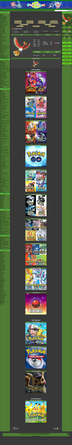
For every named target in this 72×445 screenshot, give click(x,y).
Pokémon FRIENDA (3, 192)
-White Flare (2, 291)
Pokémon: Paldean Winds (4, 78)
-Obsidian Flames (2, 272)
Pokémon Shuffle (2, 125)
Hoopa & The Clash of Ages (4, 228)
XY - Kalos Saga (2, 67)
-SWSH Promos (2, 282)
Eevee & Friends (2, 246)
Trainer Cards (2, 253)
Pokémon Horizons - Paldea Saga (5, 71)
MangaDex (1, 195)
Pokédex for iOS (2, 143)
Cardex (1, 38)
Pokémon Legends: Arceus (4, 102)
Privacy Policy (39, 433)
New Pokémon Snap (3, 108)
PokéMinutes (2, 80)
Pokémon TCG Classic (3, 256)
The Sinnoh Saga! (2, 66)
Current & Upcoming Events (4, 55)
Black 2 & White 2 (2, 133)
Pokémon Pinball (2, 178)
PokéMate (1, 169)
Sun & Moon (2, 111)
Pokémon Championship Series (4, 183)
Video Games (5, 88)
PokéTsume (2, 87)
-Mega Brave (2, 289)
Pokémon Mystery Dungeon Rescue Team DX (4, 106)
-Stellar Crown (2, 267)
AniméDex (1, 61)
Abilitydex (1, 35)
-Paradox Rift (2, 271)
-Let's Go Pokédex (2, 20)
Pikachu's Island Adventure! (4, 242)
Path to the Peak (2, 79)
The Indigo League (2, 62)
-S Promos (1, 303)
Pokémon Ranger (2, 165)
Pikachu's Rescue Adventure (4, 237)
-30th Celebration (2, 258)
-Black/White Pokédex (3, 18)
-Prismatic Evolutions (3, 266)
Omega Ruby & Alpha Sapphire (4, 120)
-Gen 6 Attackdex (2, 30)
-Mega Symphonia (2, 290)
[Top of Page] (68, 434)
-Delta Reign (2, 257)
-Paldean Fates (2, 270)
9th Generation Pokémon (3, 56)
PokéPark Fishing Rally (3, 168)
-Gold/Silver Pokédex (3, 16)
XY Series (1, 206)
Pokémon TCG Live (3, 109)
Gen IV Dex (16, 32)
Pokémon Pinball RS (3, 164)
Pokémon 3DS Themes (3, 186)
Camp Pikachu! (2, 239)
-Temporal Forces (2, 269)
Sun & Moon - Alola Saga (3, 68)
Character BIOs (2, 196)
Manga (5, 193)
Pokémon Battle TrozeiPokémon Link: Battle (4, 122)
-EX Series (1, 278)
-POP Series (2, 284)
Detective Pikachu (2, 128)
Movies (5, 209)
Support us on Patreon (36, 435)
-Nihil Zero (1, 287)
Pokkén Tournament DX (3, 116)
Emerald (1, 160)
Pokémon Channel (2, 163)
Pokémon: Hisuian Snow (3, 77)
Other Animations (2, 82)
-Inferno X (1, 288)
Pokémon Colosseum (3, 161)
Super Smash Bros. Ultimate (4, 118)
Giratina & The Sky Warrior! (4, 220)
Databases (5, 12)
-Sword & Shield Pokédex (3, 21)
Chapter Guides (2, 197)
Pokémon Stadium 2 (3, 172)
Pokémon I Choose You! (3, 230)
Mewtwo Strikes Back (3, 212)
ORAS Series (2, 207)
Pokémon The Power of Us (4, 231)
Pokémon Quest (2, 117)
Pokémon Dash (2, 162)
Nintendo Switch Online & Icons (4, 189)
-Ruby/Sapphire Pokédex (3, 17)
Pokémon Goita (2, 190)
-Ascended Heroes (2, 261)
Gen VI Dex (46, 31)
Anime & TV (5, 59)
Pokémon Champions (3, 93)
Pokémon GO (2, 95)
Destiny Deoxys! (2, 217)
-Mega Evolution (2, 262)
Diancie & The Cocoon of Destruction (3, 227)
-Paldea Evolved (2, 273)
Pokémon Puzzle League (3, 177)
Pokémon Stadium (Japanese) (4, 179)
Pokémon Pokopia (2, 94)
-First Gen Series (2, 279)
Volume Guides (2, 198)
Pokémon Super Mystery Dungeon (3, 127)
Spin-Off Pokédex (2, 36)
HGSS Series (2, 204)
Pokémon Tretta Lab (3, 135)
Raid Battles (2, 255)
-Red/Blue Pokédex (3, 15)
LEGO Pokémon (2, 51)
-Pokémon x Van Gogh (3, 49)
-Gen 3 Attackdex (2, 28)
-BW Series (1, 276)
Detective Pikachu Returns (4, 99)
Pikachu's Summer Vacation (4, 236)
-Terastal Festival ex (3, 294)
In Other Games (2, 184)
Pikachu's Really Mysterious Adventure (4, 245)
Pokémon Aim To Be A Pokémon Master (5, 70)
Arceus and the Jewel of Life (4, 221)
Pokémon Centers (2, 45)
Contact (13, 10)
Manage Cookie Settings (46, 433)
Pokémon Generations (3, 75)
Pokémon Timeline (2, 44)
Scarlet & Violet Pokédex (28, 10)
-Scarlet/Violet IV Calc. (3, 40)
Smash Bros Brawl (2, 157)
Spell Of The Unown (3, 213)
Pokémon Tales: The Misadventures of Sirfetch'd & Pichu (4, 85)
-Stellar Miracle (2, 296)
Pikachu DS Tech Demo (3, 167)
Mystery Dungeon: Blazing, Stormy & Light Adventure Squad (5, 149)
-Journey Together (2, 265)
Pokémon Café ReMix (3, 96)
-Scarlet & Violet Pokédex (4, 24)
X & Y (1, 119)
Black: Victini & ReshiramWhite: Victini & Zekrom (4, 223)
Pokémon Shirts (2, 52)
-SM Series (1, 275)
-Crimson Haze (2, 298)
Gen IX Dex (16, 31)
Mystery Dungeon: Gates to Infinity (4, 137)
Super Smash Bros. (3, 181)
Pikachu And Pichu (3, 238)
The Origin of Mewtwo (3, 211)
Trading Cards (5, 250)
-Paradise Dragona (2, 295)
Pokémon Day (2, 50)
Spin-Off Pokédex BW (3, 37)
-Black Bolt (1, 263)
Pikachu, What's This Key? (4, 247)
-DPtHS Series (2, 277)
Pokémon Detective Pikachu (4, 234)
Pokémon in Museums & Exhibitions (3, 48)
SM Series (1, 208)
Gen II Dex (36, 32)
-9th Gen (1, 42)
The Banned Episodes (3, 73)
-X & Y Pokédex (2, 19)
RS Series (1, 201)
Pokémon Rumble (2, 148)
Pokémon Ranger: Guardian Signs (4, 147)
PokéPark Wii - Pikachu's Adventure (3, 151)
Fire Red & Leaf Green (3, 159)
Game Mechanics (2, 39)
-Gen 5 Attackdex (2, 29)
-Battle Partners (2, 293)
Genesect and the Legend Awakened (4, 226)
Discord (16, 10)
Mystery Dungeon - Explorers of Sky (4, 153)
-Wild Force (1, 299)
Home (6, 10)
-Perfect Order (2, 260)
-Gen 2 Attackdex (2, 27)
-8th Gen (1, 43)
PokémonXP (2, 46)
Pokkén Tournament (3, 129)
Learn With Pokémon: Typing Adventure (4, 142)
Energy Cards (2, 254)
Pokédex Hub (21, 10)
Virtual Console (2, 185)
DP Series (1, 203)
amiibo (1, 188)
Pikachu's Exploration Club (4, 243)
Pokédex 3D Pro (2, 140)
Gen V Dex (56, 31)
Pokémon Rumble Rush (3, 115)
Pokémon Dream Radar (3, 134)
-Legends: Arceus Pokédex (4, 22)
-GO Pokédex (2, 23)
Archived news (2, 14)
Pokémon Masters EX (3, 97)
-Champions (2, 41)
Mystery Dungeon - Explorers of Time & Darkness (4, 156)
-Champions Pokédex (3, 25)
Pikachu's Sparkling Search (4, 244)
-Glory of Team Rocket (3, 292)
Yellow (1, 176)
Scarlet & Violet (2, 92)
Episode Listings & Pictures (4, 60)
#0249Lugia (17, 428)
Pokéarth (43, 10)
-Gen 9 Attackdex (2, 32)
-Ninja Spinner (2, 286)
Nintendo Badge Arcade (3, 131)
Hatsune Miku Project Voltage (4, 47)
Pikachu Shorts (5, 235)
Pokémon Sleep (2, 98)
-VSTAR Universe (2, 300)
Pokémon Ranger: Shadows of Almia (4, 154)
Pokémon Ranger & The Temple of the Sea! (4, 219)
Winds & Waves (2, 90)
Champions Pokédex (37, 10)
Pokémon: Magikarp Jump (4, 114)
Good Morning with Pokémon (4, 81)
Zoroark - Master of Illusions (4, 222)
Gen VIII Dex (26, 31)
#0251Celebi (55, 428)
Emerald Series (2, 202)
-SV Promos (2, 281)
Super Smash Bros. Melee (4, 174)
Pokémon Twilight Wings (3, 76)
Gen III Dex (26, 32)
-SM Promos (2, 283)
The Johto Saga (2, 64)
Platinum (1, 145)
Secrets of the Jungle (3, 232)
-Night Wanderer (2, 297)
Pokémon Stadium (2, 180)
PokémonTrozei (2, 166)
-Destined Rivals (2, 264)
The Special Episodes (3, 72)
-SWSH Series (2, 274)
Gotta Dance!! (2, 240)
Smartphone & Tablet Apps (4, 187)
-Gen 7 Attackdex (2, 31)
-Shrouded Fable (2, 268)
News (1, 13)
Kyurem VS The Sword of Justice (5, 224)
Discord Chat (2, 54)
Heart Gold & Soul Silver (3, 146)
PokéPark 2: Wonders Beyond (4, 138)
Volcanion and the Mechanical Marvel (4, 229)
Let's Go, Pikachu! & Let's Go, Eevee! (4, 113)
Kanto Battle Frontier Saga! (4, 65)
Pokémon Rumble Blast (3, 139)
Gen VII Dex (36, 31)
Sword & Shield (2, 101)
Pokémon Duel (2, 130)
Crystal (1, 171)
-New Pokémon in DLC (3, 57)
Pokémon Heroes (2, 215)
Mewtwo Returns (2, 214)
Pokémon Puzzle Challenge (4, 173)
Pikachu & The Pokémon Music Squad (4, 248)
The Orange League (3, 63)
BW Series (1, 205)
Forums (9, 10)
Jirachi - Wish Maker (3, 216)
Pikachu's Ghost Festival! (4, 241)
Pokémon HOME (2, 103)
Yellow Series (2, 199)
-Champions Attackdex (3, 33)
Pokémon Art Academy (3, 123)
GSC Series (2, 200)
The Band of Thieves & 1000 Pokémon (4, 124)
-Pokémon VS (2, 301)
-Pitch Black (2, 259)
